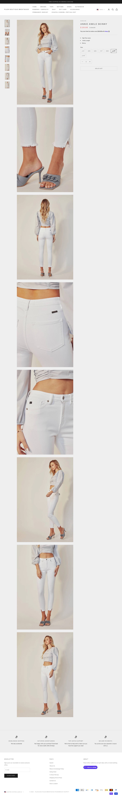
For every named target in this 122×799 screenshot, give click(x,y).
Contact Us (53, 781)
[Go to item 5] (7, 58)
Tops (51, 6)
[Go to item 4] (7, 49)
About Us (52, 766)
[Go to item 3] (7, 41)
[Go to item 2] (7, 32)
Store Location (54, 783)
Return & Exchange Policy (57, 769)
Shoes (69, 6)
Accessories (75, 9)
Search (51, 763)
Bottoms (60, 6)
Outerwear (79, 6)
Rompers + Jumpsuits (40, 9)
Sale (54, 9)
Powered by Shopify (62, 791)
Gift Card (63, 9)
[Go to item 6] (7, 67)
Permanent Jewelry (40, 12)
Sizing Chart (53, 772)
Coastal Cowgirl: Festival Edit (64, 12)
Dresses (43, 6)
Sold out (99, 68)
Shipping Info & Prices (56, 778)
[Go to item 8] (7, 85)
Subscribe (11, 775)
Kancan (83, 21)
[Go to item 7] (7, 76)
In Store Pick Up (54, 775)
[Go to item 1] (7, 23)
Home (35, 6)
